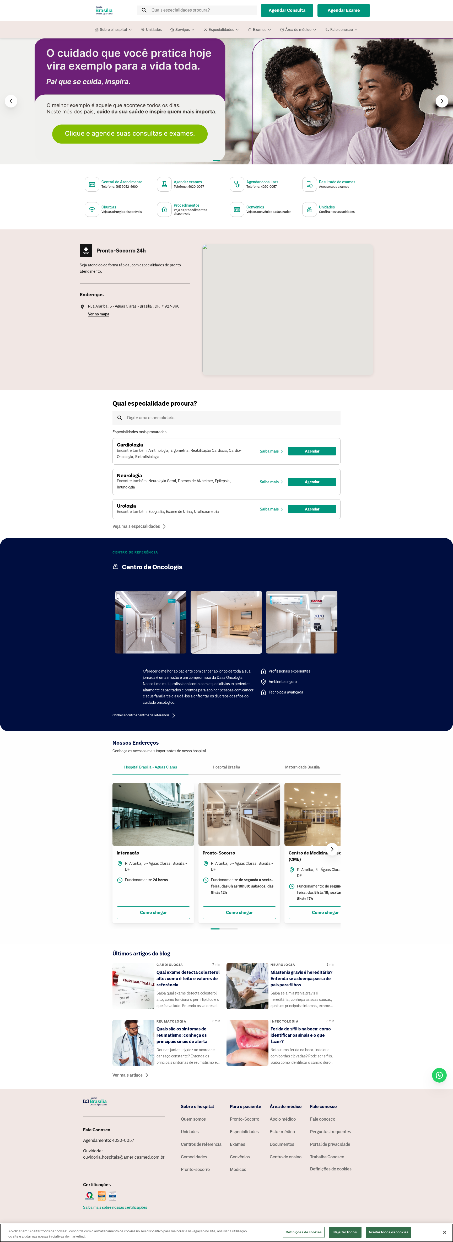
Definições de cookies (331, 1168)
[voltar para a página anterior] (11, 101)
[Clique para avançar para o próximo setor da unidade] (332, 849)
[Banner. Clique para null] (226, 101)
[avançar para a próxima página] (442, 101)
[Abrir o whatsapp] (439, 1075)
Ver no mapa (98, 314)
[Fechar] (444, 1232)
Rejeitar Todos (345, 1232)
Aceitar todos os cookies (388, 1232)
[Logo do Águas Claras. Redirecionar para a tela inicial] (104, 10)
